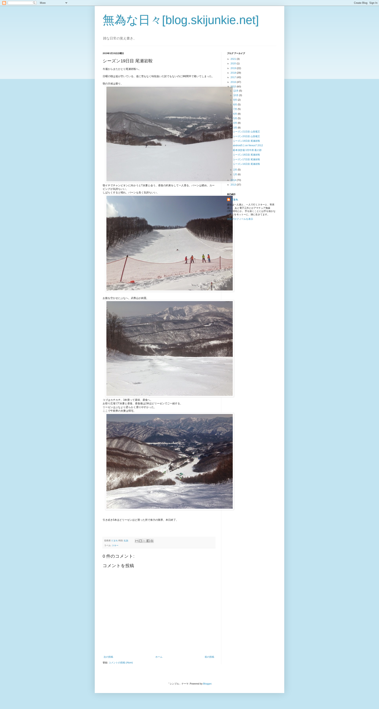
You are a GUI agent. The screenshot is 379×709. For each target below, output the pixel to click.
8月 (235, 104)
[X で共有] (144, 541)
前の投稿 (209, 657)
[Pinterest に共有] (152, 541)
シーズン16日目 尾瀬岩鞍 (246, 164)
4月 (235, 123)
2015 (234, 86)
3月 (235, 127)
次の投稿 (108, 657)
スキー (115, 545)
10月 (236, 95)
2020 (234, 63)
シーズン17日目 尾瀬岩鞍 (246, 159)
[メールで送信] (137, 541)
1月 (235, 174)
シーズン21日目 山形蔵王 (246, 131)
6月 (235, 113)
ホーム (158, 657)
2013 (234, 184)
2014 (234, 180)
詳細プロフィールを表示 (240, 219)
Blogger (207, 683)
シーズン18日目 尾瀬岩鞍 (246, 154)
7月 (235, 109)
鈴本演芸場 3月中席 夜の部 (247, 150)
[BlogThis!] (141, 541)
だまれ (234, 199)
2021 (234, 59)
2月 (235, 169)
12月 (236, 90)
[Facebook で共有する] (148, 541)
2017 (234, 77)
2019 (234, 68)
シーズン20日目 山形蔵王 (246, 136)
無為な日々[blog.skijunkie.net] (181, 20)
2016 (234, 82)
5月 (235, 118)
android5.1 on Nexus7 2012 (248, 145)
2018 (234, 72)
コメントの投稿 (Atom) (121, 662)
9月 (235, 99)
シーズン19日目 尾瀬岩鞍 (246, 141)
